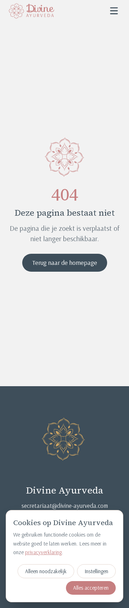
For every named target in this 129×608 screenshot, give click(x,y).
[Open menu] (114, 11)
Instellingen (96, 571)
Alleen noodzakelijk (46, 571)
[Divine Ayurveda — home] (31, 10)
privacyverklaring (43, 552)
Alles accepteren (91, 587)
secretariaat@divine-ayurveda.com (65, 505)
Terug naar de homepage (64, 262)
